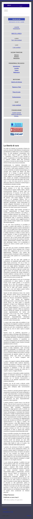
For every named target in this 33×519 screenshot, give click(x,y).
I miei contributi (16, 47)
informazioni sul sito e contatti (16, 22)
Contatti (5, 509)
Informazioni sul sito (8, 512)
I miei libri (16, 27)
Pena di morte (16, 92)
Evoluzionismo (16, 97)
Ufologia (16, 116)
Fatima (16, 70)
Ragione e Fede (16, 87)
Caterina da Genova (16, 82)
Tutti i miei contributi (16, 40)
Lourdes (16, 68)
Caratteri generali (16, 112)
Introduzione (16, 66)
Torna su (29, 515)
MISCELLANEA (17, 33)
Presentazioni (16, 28)
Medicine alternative (16, 114)
